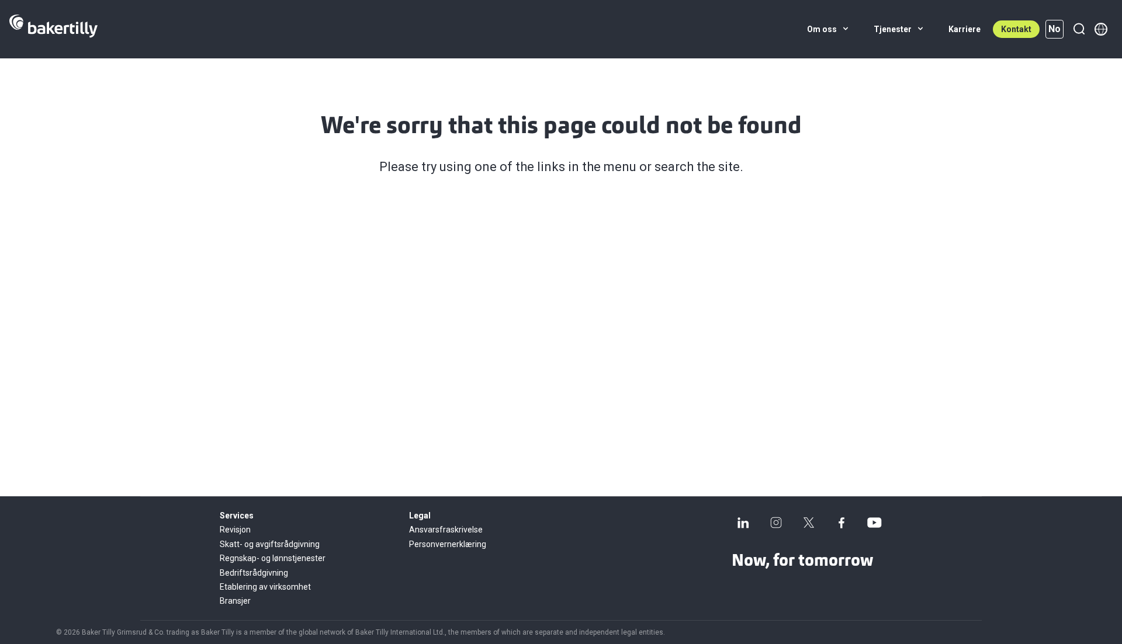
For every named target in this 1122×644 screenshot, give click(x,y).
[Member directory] (1101, 29)
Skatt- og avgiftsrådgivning (270, 544)
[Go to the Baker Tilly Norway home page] (53, 29)
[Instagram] (776, 522)
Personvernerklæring (447, 544)
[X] (808, 522)
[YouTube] (874, 522)
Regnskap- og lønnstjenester (272, 558)
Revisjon (235, 529)
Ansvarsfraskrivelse (446, 529)
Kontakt (1016, 29)
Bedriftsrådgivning (254, 572)
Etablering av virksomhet (265, 586)
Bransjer (235, 600)
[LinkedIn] (743, 522)
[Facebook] (841, 522)
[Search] (1078, 29)
